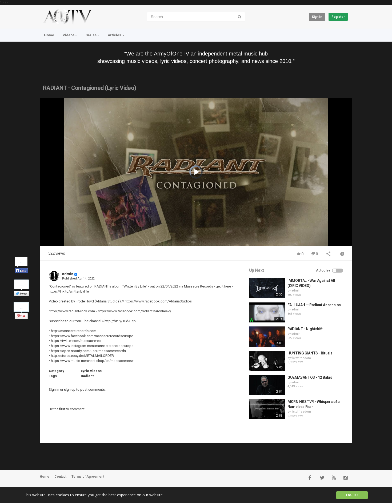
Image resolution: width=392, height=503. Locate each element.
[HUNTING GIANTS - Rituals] (267, 361)
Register (338, 17)
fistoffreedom (301, 358)
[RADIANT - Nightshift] (267, 336)
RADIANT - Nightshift (305, 329)
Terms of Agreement (87, 476)
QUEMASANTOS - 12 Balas (309, 377)
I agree (352, 495)
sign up (69, 390)
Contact (60, 476)
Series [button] (91, 35)
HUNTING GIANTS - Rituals (310, 353)
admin (67, 274)
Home (49, 35)
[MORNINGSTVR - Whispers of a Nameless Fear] (267, 409)
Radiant (87, 376)
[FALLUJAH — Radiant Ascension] (267, 312)
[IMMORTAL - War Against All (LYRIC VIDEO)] (267, 288)
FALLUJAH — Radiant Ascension (314, 305)
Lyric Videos (91, 371)
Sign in (317, 17)
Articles (115, 35)
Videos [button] (68, 35)
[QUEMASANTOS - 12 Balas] (267, 385)
